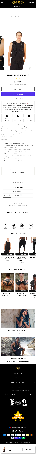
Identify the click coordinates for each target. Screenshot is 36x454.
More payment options (18, 98)
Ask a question (18, 172)
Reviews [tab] (6, 195)
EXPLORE (17, 377)
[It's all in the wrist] (18, 318)
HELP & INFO (17, 373)
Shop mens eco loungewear (18, 361)
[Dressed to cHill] (18, 346)
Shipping (12, 84)
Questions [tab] (16, 195)
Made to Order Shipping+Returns (18, 169)
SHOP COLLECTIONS (17, 382)
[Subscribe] (30, 394)
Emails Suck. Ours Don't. (17, 387)
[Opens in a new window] (13, 431)
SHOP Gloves (18, 333)
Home (12, 16)
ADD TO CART (27, 449)
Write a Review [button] (19, 187)
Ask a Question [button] (19, 191)
